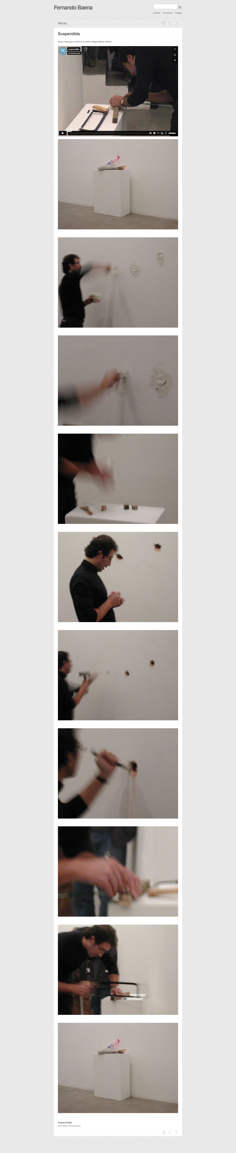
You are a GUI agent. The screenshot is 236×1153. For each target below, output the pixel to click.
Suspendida (69, 33)
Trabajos (178, 12)
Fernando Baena (73, 7)
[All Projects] (164, 23)
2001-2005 (62, 1125)
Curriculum (167, 12)
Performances (74, 1125)
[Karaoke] (176, 23)
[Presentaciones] (170, 23)
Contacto (156, 12)
